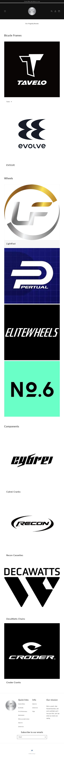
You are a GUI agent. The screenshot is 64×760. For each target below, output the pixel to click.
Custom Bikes (21, 704)
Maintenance (21, 715)
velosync (33, 753)
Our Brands (20, 707)
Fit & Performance (22, 711)
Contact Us (21, 726)
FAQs (33, 711)
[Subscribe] (45, 737)
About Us (20, 722)
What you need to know (23, 719)
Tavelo (8, 102)
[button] (5, 11)
